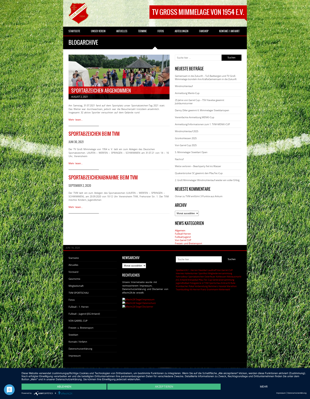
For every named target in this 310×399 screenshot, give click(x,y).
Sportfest (203, 273)
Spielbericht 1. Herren (187, 270)
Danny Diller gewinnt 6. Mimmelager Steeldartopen (202, 110)
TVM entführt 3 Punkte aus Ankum (203, 196)
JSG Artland (181, 279)
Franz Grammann (209, 289)
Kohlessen (221, 276)
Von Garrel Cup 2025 (186, 145)
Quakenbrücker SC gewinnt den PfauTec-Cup (199, 173)
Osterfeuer (210, 276)
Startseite (74, 257)
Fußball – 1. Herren (79, 306)
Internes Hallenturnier (187, 273)
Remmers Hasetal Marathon (222, 286)
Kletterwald (224, 289)
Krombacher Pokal (185, 286)
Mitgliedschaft (76, 285)
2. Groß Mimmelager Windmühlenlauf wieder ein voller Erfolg (207, 180)
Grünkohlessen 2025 (186, 138)
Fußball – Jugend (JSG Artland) (84, 313)
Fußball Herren (183, 233)
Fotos (72, 299)
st (203, 283)
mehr (264, 386)
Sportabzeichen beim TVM (94, 133)
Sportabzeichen (196, 276)
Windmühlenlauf (184, 86)
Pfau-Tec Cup (205, 279)
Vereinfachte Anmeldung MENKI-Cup (194, 117)
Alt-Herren (194, 289)
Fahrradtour (182, 276)
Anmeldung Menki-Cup (187, 93)
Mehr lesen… (76, 119)
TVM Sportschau (212, 283)
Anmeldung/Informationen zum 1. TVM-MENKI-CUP (202, 124)
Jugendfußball (182, 283)
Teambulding (182, 289)
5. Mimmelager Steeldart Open (191, 152)
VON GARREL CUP (78, 320)
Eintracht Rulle (228, 283)
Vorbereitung (201, 286)
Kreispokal (193, 279)
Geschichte (74, 278)
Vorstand (73, 271)
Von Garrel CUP (183, 240)
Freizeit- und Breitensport (188, 243)
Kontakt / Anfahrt (78, 341)
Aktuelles (73, 264)
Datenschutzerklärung (80, 348)
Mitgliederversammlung (220, 273)
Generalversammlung (223, 279)
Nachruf (179, 159)
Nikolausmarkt (234, 276)
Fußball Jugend (183, 237)
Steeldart (73, 334)
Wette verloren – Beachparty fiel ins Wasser (198, 166)
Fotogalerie (195, 283)
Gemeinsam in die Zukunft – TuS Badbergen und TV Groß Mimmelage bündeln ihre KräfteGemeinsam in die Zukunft (206, 77)
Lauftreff (212, 270)
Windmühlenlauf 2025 (186, 131)
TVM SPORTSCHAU (79, 292)
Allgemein (180, 230)
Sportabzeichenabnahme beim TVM (103, 177)
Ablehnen (64, 386)
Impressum (75, 355)
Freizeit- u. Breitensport (81, 327)
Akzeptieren (164, 386)
